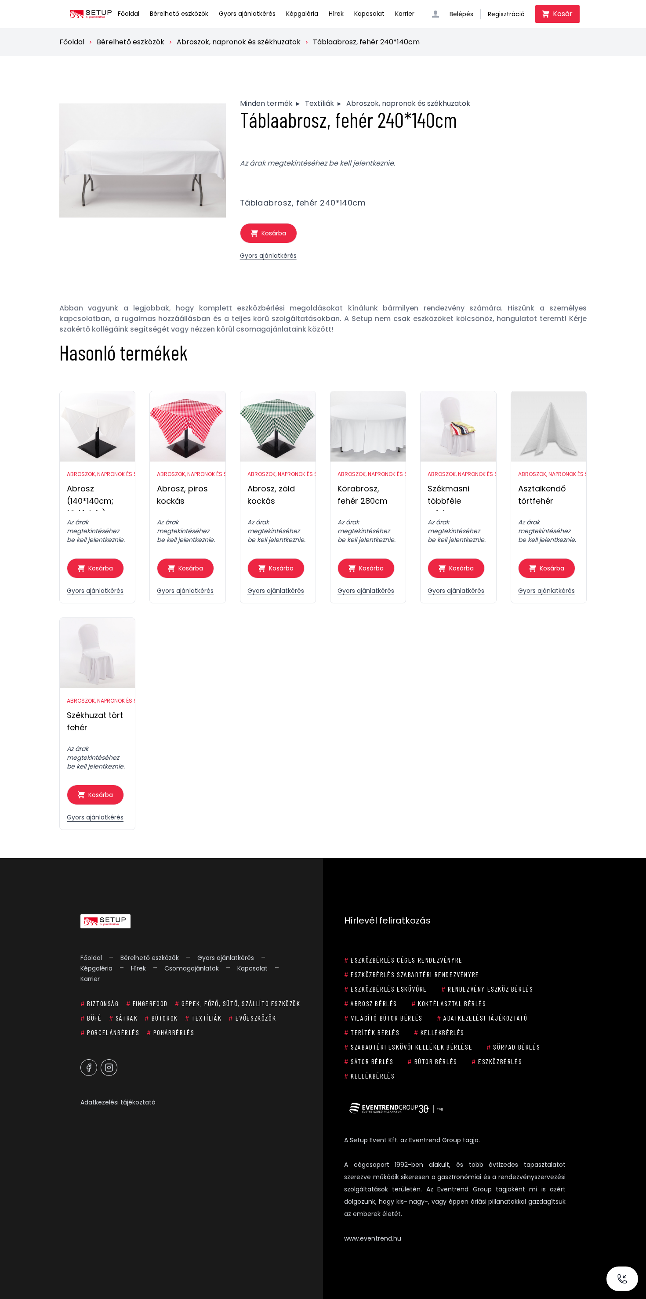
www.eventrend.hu (372, 1238)
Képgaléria (302, 13)
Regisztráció (506, 14)
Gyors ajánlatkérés (247, 13)
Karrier (404, 13)
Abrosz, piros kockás (182, 494)
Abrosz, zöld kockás (271, 494)
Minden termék (266, 103)
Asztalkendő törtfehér (542, 494)
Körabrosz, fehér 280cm (363, 494)
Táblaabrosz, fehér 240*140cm (366, 42)
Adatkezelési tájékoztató (118, 1102)
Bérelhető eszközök (179, 13)
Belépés (461, 14)
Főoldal (128, 13)
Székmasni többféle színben (448, 497)
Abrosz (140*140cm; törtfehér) (90, 497)
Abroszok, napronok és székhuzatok (239, 42)
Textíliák (319, 103)
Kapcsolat (369, 13)
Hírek (336, 13)
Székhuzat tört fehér (95, 721)
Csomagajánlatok (191, 968)
